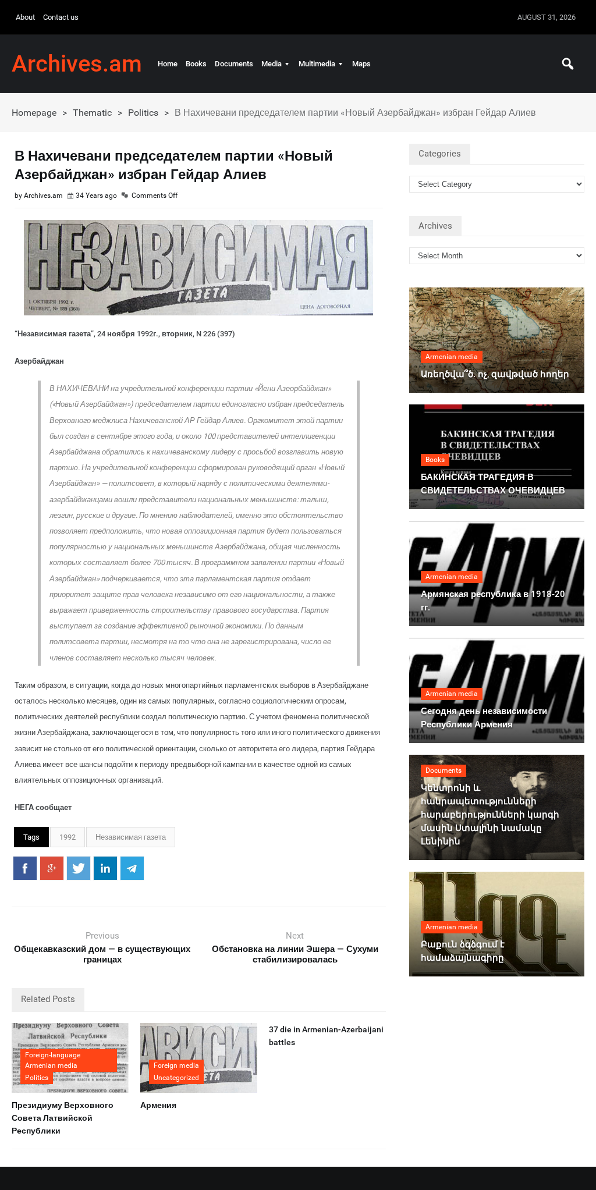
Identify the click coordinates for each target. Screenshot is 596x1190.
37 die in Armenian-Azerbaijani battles (326, 1036)
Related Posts (48, 999)
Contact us (61, 17)
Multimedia (317, 63)
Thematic (92, 112)
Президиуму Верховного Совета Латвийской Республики (62, 1117)
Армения (158, 1105)
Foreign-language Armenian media (52, 1060)
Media (271, 63)
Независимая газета (130, 837)
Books (196, 63)
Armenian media (451, 357)
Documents (234, 63)
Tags (31, 837)
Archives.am (77, 64)
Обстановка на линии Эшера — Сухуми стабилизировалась (295, 954)
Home (168, 63)
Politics (143, 112)
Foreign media (176, 1065)
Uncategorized (176, 1078)
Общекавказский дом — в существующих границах (102, 954)
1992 (67, 837)
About (25, 17)
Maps (361, 63)
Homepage (34, 112)
